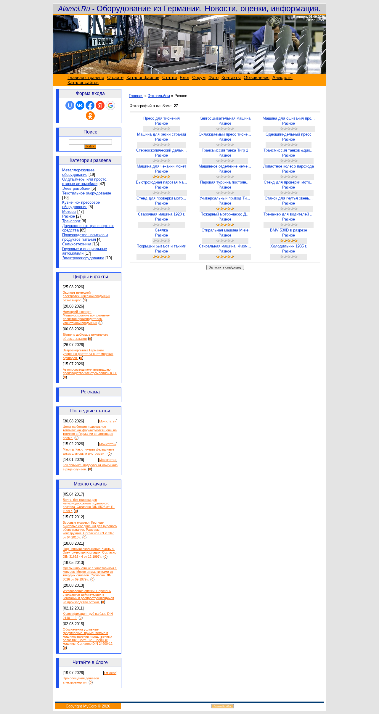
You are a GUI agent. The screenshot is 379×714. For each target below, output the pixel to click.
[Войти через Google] (110, 105)
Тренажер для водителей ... (289, 214)
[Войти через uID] (69, 105)
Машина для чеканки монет (161, 166)
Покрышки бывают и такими (161, 246)
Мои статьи (107, 421)
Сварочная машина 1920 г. (161, 214)
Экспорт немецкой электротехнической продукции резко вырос (86, 296)
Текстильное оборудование (86, 193)
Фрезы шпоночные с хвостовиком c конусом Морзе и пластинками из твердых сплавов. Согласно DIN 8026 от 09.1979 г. (90, 573)
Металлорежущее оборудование (78, 172)
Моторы (69, 211)
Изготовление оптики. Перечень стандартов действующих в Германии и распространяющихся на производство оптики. (88, 596)
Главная (136, 96)
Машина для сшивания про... (289, 118)
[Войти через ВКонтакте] (80, 105)
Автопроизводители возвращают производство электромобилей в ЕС (90, 371)
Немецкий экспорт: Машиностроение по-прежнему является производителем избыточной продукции (86, 317)
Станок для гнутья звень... (289, 198)
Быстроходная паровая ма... (161, 182)
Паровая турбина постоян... (225, 182)
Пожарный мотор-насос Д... (225, 214)
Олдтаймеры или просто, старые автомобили (84, 181)
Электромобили (76, 188)
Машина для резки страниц (161, 134)
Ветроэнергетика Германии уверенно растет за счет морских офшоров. (88, 354)
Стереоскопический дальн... (161, 150)
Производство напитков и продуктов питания (85, 237)
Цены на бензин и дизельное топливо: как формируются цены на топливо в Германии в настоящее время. (90, 432)
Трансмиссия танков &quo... (289, 150)
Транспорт (71, 221)
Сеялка (161, 230)
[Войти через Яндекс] (100, 105)
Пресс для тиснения (161, 118)
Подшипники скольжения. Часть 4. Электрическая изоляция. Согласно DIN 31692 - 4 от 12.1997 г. (89, 552)
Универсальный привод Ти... (225, 198)
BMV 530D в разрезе (288, 230)
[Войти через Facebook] (90, 105)
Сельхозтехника (76, 244)
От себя (110, 673)
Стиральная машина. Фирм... (225, 246)
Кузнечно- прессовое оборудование (81, 204)
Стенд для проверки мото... (289, 182)
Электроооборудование (83, 258)
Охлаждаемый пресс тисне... (225, 134)
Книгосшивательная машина (225, 118)
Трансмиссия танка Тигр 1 (225, 150)
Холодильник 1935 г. (288, 246)
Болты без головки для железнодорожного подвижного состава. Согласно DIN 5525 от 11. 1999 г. (89, 505)
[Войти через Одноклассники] (90, 115)
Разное (68, 216)
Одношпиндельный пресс (288, 134)
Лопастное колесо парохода (288, 166)
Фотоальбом (159, 96)
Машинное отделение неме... (225, 166)
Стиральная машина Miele (225, 230)
